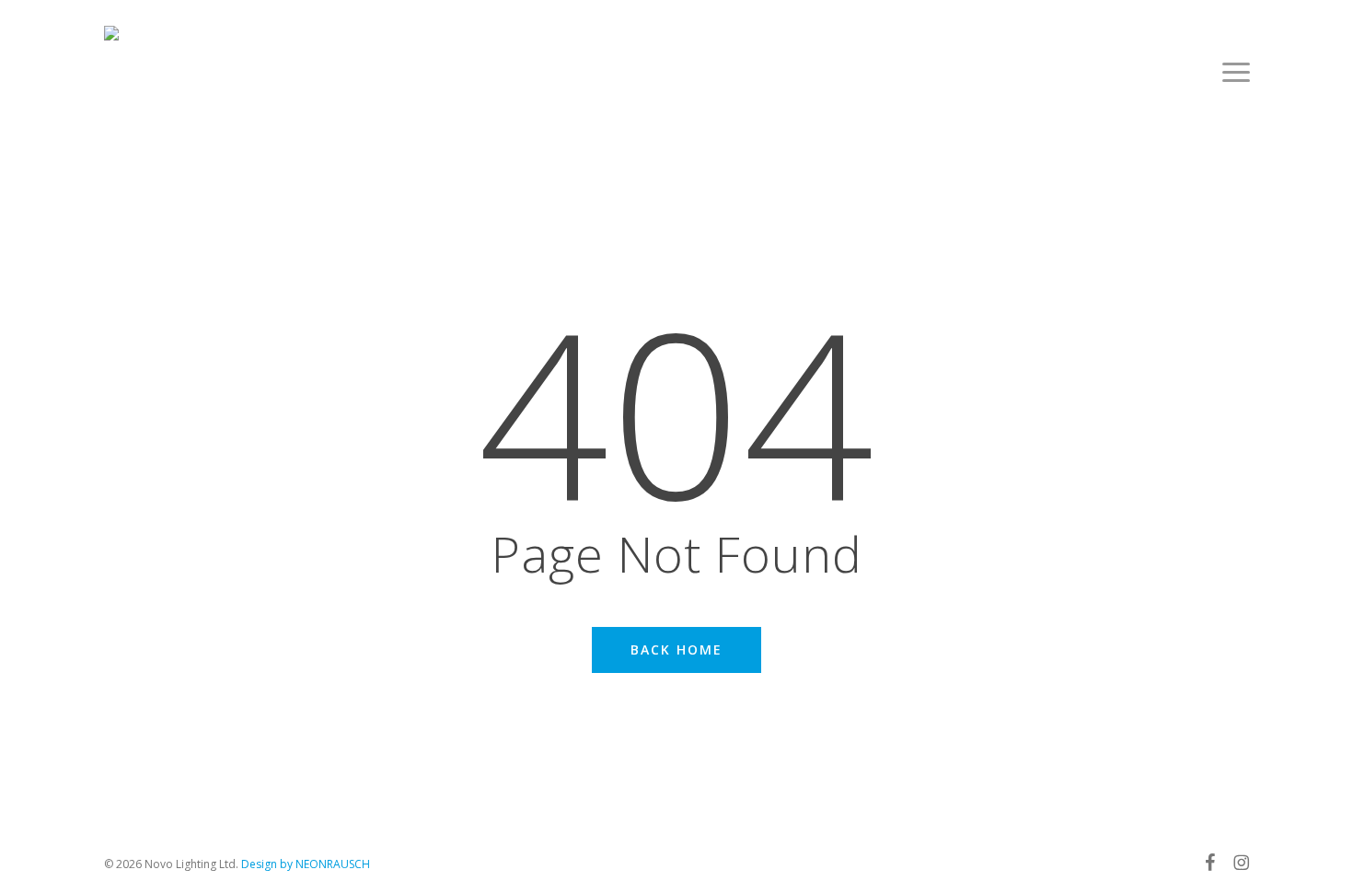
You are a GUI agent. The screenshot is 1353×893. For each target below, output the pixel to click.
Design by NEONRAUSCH (305, 864)
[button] (1236, 72)
